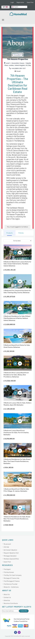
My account (7, 544)
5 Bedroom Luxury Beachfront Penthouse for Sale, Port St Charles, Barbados (16, 432)
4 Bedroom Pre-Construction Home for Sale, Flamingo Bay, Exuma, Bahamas (17, 291)
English (16, 7)
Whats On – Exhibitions (11, 587)
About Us (7, 594)
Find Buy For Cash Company (12, 575)
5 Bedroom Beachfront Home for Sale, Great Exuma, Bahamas (17, 346)
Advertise (7, 600)
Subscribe (24, 611)
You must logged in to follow (17, 227)
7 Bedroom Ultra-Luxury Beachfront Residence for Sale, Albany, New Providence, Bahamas (16, 375)
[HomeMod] (18, 14)
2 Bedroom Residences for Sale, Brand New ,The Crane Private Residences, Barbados (17, 461)
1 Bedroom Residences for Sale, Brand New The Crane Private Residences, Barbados (17, 519)
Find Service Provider (10, 584)
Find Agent (7, 569)
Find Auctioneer (9, 572)
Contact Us (7, 597)
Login (12, 2)
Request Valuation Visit (11, 553)
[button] (20, 252)
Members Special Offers (11, 559)
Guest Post (30, 2)
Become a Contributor (11, 603)
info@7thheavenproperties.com (17, 71)
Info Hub (6, 547)
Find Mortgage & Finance (12, 581)
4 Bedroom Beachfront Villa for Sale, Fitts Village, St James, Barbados (16, 490)
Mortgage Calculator (10, 556)
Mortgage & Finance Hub (11, 578)
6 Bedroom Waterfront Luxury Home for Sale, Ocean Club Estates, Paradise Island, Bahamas (17, 264)
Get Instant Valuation (10, 550)
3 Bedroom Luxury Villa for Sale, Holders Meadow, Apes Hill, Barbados (17, 404)
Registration (20, 2)
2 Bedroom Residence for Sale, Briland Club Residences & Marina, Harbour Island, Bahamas (17, 318)
